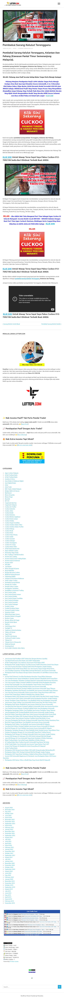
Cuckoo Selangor (10, 540)
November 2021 (10, 851)
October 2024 (9, 813)
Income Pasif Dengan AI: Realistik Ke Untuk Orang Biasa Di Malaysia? (25, 746)
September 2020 (10, 869)
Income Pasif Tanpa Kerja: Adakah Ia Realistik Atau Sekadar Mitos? (24, 694)
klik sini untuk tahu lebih (25, 445)
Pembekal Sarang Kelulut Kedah (50, 324)
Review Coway (9, 618)
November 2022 (10, 833)
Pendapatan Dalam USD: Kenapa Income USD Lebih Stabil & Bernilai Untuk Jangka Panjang (31, 696)
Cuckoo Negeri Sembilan (12, 522)
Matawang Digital (10, 576)
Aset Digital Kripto (10, 483)
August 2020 (9, 871)
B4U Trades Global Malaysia (13, 489)
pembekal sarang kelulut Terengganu (27, 278)
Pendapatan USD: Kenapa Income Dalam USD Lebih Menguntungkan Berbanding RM (30, 750)
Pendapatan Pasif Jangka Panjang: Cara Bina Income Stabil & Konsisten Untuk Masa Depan (31, 664)
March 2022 (8, 845)
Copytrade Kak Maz (10, 503)
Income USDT (9, 562)
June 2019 (8, 893)
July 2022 (8, 839)
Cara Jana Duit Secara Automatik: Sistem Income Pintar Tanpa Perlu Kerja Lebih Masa (30, 692)
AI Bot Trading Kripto (11, 475)
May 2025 (8, 811)
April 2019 (8, 897)
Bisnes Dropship (9, 495)
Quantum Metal (9, 612)
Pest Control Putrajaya (11, 600)
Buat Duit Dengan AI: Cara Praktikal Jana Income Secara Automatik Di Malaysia (28, 728)
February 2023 (9, 827)
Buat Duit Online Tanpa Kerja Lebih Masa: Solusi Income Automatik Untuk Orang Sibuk (30, 714)
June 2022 (8, 841)
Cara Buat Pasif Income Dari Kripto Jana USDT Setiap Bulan (22, 660)
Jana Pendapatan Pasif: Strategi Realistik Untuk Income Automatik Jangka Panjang (29, 712)
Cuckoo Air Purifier (10, 507)
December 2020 (9, 863)
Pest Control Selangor (11, 604)
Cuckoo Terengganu (11, 542)
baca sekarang (22, 434)
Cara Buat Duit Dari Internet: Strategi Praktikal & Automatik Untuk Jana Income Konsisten (31, 706)
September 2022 (10, 835)
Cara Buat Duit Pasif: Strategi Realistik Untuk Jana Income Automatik (25, 686)
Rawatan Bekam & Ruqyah (12, 616)
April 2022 (8, 843)
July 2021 (8, 859)
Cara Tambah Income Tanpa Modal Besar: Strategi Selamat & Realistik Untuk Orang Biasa (31, 678)
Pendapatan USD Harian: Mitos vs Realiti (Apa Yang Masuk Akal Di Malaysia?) (27, 760)
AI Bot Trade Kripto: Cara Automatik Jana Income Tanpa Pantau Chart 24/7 (27, 744)
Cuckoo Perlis (9, 532)
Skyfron (7, 624)
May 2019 (8, 895)
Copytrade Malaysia (11, 505)
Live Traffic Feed (32, 911)
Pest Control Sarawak (11, 602)
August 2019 (9, 889)
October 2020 (9, 867)
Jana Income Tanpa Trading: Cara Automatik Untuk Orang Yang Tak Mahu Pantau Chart (30, 702)
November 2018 (10, 903)
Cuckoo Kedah (9, 513)
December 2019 (9, 881)
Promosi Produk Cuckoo (12, 610)
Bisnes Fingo (8, 497)
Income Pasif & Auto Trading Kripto (15, 558)
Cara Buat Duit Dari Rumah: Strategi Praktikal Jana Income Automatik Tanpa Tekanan (30, 688)
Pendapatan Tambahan (11, 588)
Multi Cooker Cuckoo (11, 580)
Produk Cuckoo (9, 606)
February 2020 (9, 877)
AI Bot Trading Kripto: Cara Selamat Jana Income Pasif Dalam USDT (25, 662)
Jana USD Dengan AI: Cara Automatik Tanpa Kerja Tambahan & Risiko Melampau (28, 738)
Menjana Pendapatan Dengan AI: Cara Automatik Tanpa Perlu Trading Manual (27, 732)
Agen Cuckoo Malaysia (11, 473)
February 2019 (9, 901)
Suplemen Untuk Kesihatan (13, 630)
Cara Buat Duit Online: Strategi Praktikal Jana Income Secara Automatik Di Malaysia (29, 726)
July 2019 (8, 891)
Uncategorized (9, 646)
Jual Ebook (8, 566)
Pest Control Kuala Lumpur (13, 594)
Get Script (27, 934)
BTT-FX (7, 501)
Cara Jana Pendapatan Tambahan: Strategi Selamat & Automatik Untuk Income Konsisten (31, 680)
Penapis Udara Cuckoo (11, 586)
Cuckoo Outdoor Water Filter (13, 524)
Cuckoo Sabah (9, 536)
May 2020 (8, 875)
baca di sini (25, 424)
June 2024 (8, 815)
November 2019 (10, 883)
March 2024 (8, 817)
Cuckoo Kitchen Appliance (12, 517)
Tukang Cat (8, 640)
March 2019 (8, 899)
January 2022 (9, 849)
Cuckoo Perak (9, 530)
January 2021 (9, 861)
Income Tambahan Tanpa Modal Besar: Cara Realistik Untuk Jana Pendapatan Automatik (31, 700)
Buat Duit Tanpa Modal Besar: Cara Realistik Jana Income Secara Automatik (27, 722)
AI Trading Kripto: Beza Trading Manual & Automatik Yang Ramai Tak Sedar (27, 742)
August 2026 (9, 807)
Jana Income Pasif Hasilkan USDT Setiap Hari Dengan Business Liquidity (26, 658)
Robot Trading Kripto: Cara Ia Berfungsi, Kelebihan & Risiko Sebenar (25, 740)
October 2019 (9, 885)
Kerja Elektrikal (9, 570)
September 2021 (10, 855)
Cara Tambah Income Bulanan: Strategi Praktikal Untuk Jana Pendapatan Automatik (29, 708)
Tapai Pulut (8, 634)
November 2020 (10, 865)
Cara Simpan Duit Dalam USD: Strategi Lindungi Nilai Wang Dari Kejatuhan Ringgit (29, 716)
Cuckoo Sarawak (10, 538)
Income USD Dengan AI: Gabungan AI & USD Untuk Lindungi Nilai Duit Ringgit (28, 736)
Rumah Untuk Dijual (11, 622)
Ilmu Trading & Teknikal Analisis (14, 554)
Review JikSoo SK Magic (12, 620)
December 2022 (9, 831)
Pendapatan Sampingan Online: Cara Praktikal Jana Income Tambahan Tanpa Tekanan (30, 710)
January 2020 (9, 879)
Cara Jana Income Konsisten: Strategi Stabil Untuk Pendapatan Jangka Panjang (28, 666)
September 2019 (10, 887)
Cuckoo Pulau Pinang (11, 534)
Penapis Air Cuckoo (10, 584)
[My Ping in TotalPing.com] (32, 972)
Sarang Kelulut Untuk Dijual (12, 324)
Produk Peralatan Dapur (12, 608)
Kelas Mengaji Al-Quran (12, 568)
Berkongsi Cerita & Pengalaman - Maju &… (30, 914)
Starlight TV (8, 628)
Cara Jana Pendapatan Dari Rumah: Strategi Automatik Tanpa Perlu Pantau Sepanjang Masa (32, 720)
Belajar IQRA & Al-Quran (12, 491)
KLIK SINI (49, 96)
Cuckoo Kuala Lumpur (11, 519)
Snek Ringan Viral (10, 626)
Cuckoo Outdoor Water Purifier (14, 526)
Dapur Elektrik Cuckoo (11, 550)
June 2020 (8, 873)
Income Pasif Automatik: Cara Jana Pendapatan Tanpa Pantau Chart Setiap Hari (28, 684)
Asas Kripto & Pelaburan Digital (14, 481)
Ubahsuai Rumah (10, 644)
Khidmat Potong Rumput (12, 574)
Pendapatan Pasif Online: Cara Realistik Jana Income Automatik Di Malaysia (27, 724)
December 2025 (9, 809)
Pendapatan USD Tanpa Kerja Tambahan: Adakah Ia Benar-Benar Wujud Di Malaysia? (29, 754)
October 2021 (9, 853)
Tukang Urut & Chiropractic (13, 642)
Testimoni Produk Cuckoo (12, 638)
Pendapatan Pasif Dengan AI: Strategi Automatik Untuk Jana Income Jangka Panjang (30, 734)
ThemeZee (40, 996)
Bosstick (7, 499)
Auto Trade (8, 487)
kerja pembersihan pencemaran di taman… (30, 918)
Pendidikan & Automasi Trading (14, 590)
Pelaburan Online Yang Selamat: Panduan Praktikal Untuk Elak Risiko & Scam (27, 718)
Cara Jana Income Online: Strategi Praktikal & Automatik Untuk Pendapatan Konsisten (30, 682)
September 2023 (10, 823)
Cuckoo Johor (9, 511)
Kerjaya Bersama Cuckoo (12, 572)
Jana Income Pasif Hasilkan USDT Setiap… (34, 916)
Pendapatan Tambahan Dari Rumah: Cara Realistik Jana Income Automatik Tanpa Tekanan (31, 690)
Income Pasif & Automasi (12, 560)
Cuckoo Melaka (9, 521)
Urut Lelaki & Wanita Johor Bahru (15, 648)
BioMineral (8, 493)
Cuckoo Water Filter (11, 546)
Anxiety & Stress (10, 479)
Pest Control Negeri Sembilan (14, 598)
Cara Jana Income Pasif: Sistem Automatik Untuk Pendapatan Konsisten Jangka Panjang (31, 698)
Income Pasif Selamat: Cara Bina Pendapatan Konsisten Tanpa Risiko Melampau (28, 676)
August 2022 (9, 837)
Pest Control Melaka (11, 596)
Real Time (32, 934)
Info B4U (7, 564)
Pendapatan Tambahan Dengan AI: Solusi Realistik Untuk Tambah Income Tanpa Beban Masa (32, 730)
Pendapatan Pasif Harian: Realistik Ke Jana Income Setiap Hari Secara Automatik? (29, 704)
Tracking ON (36, 934)
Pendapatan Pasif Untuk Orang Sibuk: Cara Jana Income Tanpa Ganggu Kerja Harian (29, 668)
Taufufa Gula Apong (11, 636)
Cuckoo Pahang (9, 528)
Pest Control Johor (10, 592)
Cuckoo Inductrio (10, 509)
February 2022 (9, 847)
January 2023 (9, 829)
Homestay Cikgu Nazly (11, 552)
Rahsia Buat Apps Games (12, 614)
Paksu (14, 48)
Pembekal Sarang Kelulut (25, 48)
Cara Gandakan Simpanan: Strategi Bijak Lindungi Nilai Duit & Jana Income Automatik (30, 670)
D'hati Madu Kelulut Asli (12, 548)
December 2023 (9, 819)
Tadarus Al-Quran (10, 632)
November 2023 (10, 821)
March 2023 (8, 825)
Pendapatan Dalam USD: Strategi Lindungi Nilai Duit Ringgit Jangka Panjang (27, 752)
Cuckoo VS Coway (10, 544)
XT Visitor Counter (14, 961)
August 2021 (9, 857)
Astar (6, 485)
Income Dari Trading (11, 556)
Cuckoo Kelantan (10, 515)
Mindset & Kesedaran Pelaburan (14, 578)
